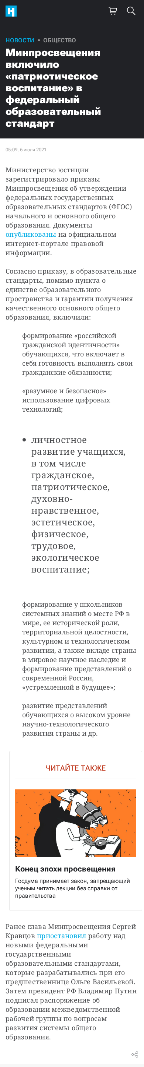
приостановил (61, 935)
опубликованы (31, 234)
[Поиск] (131, 11)
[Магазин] (112, 11)
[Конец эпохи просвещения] (76, 831)
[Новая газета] (13, 11)
